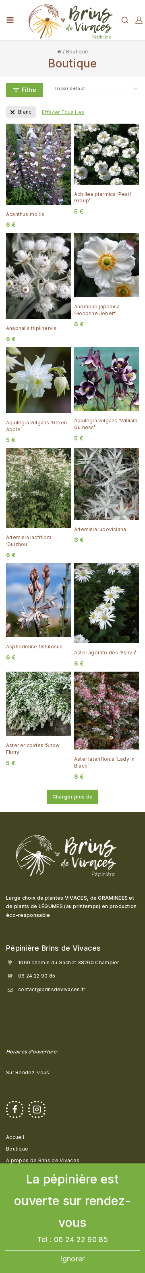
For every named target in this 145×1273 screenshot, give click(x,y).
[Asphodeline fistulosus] (38, 600)
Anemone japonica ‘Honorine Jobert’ (97, 309)
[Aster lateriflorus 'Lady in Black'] (106, 711)
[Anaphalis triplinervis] (38, 276)
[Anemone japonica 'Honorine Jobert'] (106, 265)
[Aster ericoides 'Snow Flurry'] (38, 704)
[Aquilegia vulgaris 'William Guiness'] (106, 379)
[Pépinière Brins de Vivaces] (70, 20)
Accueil (15, 1137)
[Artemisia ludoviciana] (106, 483)
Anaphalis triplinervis (31, 328)
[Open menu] (10, 20)
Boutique (17, 1149)
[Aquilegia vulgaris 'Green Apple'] (38, 380)
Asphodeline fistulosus (34, 647)
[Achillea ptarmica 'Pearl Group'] (106, 154)
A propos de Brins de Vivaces (42, 1160)
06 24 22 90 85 (36, 976)
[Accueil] (59, 52)
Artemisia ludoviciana (100, 529)
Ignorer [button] (72, 1259)
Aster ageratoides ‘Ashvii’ (105, 653)
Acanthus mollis (25, 214)
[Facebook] (14, 1109)
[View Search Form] (125, 20)
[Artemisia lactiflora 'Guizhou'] (38, 488)
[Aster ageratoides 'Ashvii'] (106, 603)
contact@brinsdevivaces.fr (51, 989)
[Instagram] (37, 1109)
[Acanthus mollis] (38, 164)
